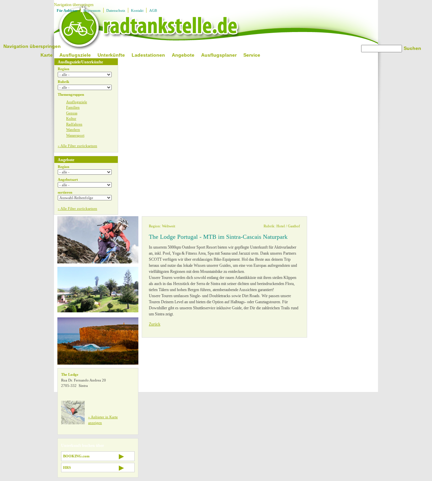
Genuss (71, 113)
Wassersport (75, 135)
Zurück (154, 324)
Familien (73, 107)
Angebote (183, 55)
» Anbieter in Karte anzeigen (103, 420)
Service (251, 55)
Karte (46, 55)
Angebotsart (68, 179)
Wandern (73, 130)
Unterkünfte (111, 55)
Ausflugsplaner (219, 55)
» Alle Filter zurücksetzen (77, 146)
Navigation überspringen (73, 4)
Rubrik (63, 82)
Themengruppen (71, 94)
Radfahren (74, 124)
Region (63, 69)
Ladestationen (148, 55)
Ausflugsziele (75, 55)
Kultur (71, 118)
